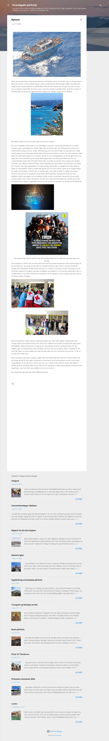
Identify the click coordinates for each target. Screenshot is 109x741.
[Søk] (100, 6)
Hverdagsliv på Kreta (24, 5)
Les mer (78, 499)
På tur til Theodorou (20, 654)
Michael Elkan (57, 735)
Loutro (14, 704)
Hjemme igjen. (17, 555)
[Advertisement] (95, 47)
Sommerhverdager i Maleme (24, 506)
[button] (81, 20)
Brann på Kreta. (18, 629)
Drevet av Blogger (55, 731)
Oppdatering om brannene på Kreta (26, 580)
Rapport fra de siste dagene (23, 530)
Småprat (15, 481)
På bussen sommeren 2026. (23, 679)
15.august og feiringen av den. (24, 605)
